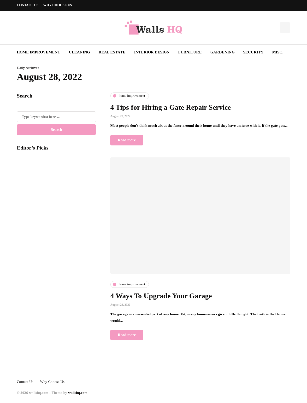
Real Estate (112, 52)
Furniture (190, 52)
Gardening (222, 52)
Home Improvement (38, 52)
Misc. (277, 52)
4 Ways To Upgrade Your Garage (161, 296)
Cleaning (79, 52)
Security (253, 52)
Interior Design (152, 52)
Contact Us (27, 5)
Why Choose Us (57, 5)
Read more (127, 140)
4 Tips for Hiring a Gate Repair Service (170, 107)
